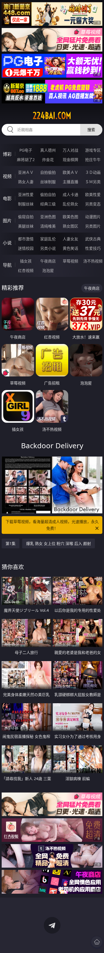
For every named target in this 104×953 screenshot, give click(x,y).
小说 (7, 243)
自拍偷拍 (48, 172)
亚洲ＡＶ (26, 172)
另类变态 (93, 204)
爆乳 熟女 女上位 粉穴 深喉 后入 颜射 (58, 543)
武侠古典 (93, 238)
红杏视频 (26, 270)
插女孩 (26, 261)
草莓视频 (70, 261)
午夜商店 (48, 261)
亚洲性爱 (26, 194)
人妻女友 (70, 238)
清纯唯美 (48, 226)
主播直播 (70, 181)
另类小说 (48, 248)
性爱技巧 (93, 248)
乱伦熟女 (70, 204)
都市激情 (26, 238)
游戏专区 (93, 150)
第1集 (11, 543)
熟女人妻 (26, 181)
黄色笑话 (70, 248)
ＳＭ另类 (93, 181)
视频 (7, 176)
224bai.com (52, 115)
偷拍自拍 (48, 194)
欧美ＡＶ (70, 172)
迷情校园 (26, 248)
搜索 (91, 129)
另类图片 (93, 226)
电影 (7, 198)
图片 (7, 221)
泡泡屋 (48, 270)
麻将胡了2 (26, 159)
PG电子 (25, 150)
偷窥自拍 (26, 216)
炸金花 (48, 159)
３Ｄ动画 (93, 172)
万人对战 (70, 150)
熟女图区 (70, 226)
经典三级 (48, 204)
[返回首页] (96, 941)
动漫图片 (93, 216)
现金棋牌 (70, 159)
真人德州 (48, 150)
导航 (7, 265)
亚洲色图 (48, 216)
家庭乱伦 (48, 238)
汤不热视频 (93, 261)
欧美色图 (70, 216)
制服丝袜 (26, 204)
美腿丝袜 (26, 226)
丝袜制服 (48, 181)
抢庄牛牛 (93, 159)
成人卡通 (70, 194)
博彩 (7, 154)
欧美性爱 (93, 194)
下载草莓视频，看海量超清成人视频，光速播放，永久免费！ (52, 525)
